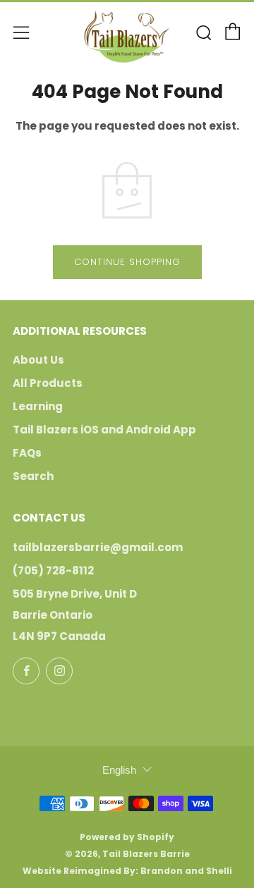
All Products (48, 383)
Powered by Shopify (127, 837)
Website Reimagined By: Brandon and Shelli (127, 871)
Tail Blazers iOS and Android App (104, 429)
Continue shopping (127, 262)
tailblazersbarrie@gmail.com (98, 547)
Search (33, 476)
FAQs (27, 452)
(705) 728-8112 (53, 570)
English (119, 770)
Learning (38, 406)
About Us (38, 359)
